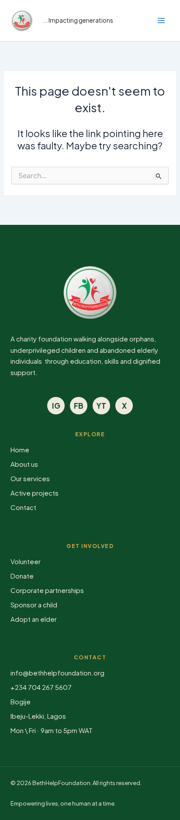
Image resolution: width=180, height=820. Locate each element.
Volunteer (25, 561)
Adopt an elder (33, 619)
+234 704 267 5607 (41, 687)
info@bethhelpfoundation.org (57, 672)
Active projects (34, 493)
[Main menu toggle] (162, 20)
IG (56, 405)
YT (101, 405)
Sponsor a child (33, 604)
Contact (23, 507)
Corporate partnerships (47, 590)
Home (19, 449)
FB (78, 405)
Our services (30, 478)
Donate (22, 576)
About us (24, 464)
